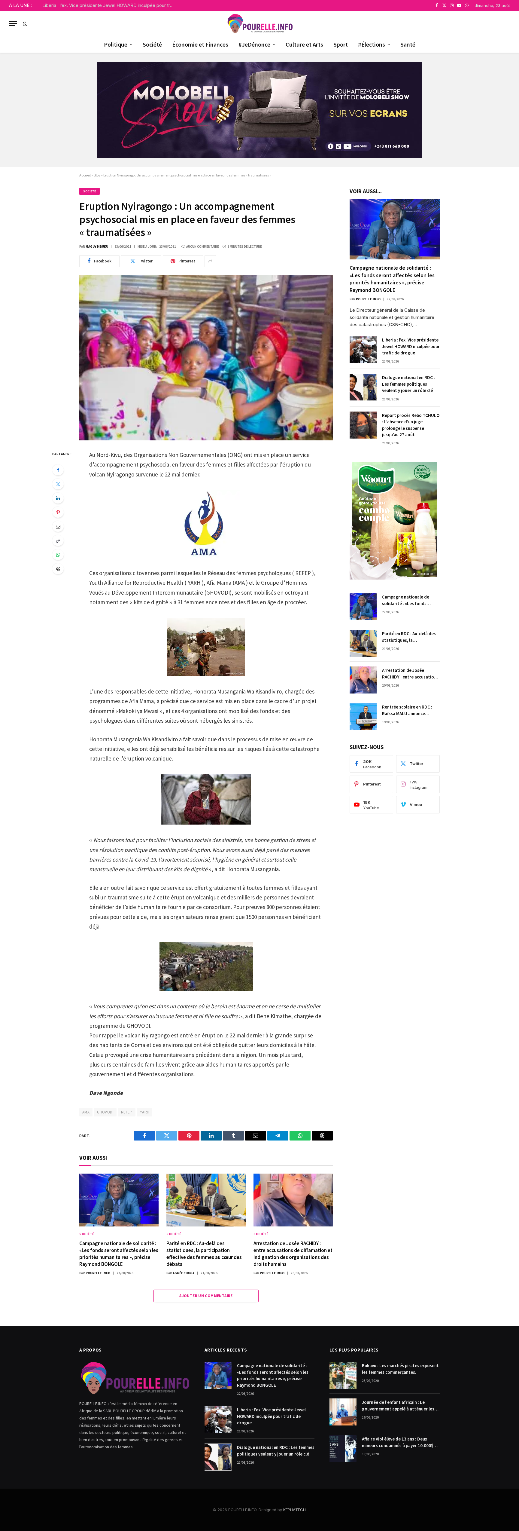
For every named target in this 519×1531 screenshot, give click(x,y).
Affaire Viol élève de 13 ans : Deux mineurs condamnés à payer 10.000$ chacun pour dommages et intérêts (397, 1442)
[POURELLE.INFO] (259, 23)
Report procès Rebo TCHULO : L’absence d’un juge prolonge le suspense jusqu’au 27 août (410, 424)
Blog (97, 175)
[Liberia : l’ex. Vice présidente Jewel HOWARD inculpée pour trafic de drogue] (363, 349)
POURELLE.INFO (98, 1273)
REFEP (126, 1112)
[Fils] (58, 568)
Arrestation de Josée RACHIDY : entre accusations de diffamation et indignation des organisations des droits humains (292, 1253)
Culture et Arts (304, 44)
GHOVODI (105, 1112)
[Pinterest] (58, 512)
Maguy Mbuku (97, 246)
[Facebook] (58, 469)
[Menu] (13, 23)
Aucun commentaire (202, 246)
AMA (86, 1112)
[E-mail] (58, 526)
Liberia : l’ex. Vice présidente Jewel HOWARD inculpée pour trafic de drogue (110, 5)
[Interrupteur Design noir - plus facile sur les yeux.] (24, 23)
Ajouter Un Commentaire (206, 1295)
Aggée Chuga (183, 1273)
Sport (340, 44)
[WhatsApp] (58, 554)
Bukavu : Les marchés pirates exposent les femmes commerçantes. (400, 1369)
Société (152, 44)
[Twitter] (58, 484)
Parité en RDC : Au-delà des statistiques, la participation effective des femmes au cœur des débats (204, 1253)
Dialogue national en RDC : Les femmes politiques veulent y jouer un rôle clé (408, 384)
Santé (407, 44)
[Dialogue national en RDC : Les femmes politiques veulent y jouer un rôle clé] (363, 387)
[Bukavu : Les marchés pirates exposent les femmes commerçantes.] (343, 1375)
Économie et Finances (200, 44)
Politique (115, 44)
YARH (145, 1112)
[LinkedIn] (58, 498)
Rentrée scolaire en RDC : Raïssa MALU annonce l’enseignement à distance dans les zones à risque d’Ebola (408, 710)
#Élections (371, 44)
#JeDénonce (254, 44)
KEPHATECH (294, 1509)
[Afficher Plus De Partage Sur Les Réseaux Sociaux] (210, 261)
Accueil (85, 175)
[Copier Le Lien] (58, 540)
